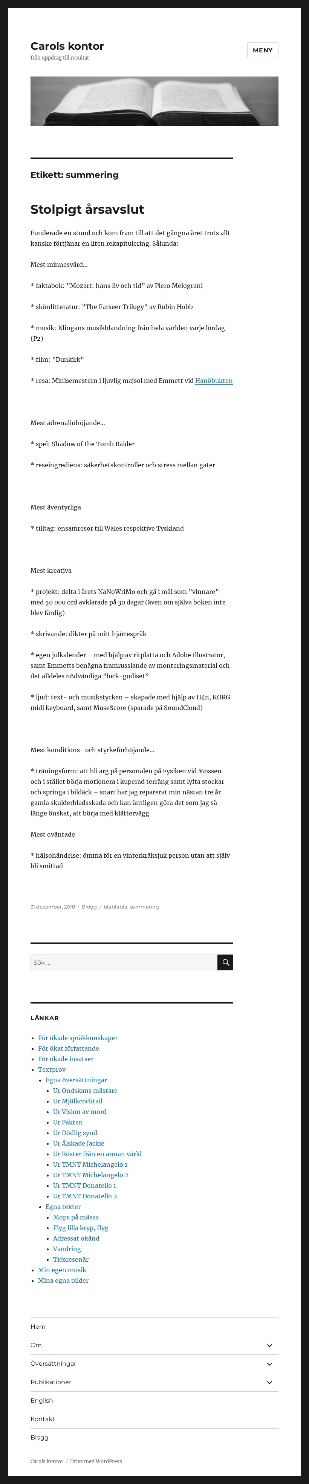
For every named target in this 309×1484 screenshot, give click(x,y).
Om (36, 1345)
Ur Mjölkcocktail (77, 1101)
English (42, 1400)
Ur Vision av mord (80, 1111)
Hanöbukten (214, 380)
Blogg (89, 907)
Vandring (67, 1249)
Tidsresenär (71, 1259)
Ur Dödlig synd (75, 1133)
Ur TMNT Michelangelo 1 (90, 1164)
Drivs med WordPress (96, 1461)
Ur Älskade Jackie (78, 1143)
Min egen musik (62, 1270)
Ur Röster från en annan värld (97, 1154)
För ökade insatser (65, 1059)
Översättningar (53, 1363)
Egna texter (63, 1206)
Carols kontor (67, 46)
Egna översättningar (76, 1080)
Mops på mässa (76, 1217)
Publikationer (51, 1382)
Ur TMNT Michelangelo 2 (90, 1175)
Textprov (52, 1069)
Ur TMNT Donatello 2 (85, 1196)
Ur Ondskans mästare (85, 1090)
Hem (38, 1326)
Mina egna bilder (63, 1280)
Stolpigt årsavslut (87, 209)
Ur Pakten (68, 1122)
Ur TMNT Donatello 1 (84, 1185)
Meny (263, 50)
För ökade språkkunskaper (78, 1038)
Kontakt (43, 1419)
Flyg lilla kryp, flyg (81, 1228)
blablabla (115, 907)
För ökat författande (68, 1048)
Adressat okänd (76, 1238)
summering (144, 907)
